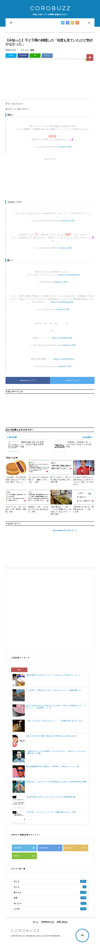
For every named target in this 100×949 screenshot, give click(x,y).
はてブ (47, 55)
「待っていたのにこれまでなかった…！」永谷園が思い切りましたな (54, 721)
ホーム (35, 922)
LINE (35, 55)
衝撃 (32, 50)
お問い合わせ (62, 922)
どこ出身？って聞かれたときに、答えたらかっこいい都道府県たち (53, 690)
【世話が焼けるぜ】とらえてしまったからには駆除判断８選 (50, 797)
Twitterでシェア (72, 380)
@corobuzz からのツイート (65, 530)
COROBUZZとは (47, 922)
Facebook (23, 55)
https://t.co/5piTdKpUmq (69, 274)
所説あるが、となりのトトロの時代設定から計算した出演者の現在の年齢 (56, 781)
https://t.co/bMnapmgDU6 (62, 302)
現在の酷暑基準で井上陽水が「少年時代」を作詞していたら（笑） (53, 766)
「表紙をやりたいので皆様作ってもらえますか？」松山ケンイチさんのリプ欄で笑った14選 (56, 752)
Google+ (69, 848)
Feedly (17, 856)
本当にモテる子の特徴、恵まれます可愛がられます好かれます (51, 736)
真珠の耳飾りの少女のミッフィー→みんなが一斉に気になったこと (53, 675)
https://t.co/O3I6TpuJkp (62, 337)
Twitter (11, 55)
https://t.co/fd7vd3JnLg (64, 359)
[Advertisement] (50, 80)
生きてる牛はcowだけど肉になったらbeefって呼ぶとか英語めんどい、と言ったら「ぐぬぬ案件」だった (56, 706)
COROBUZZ (50, 8)
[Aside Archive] (89, 57)
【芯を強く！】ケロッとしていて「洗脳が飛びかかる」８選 (50, 812)
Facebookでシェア (28, 380)
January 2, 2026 (64, 146)
